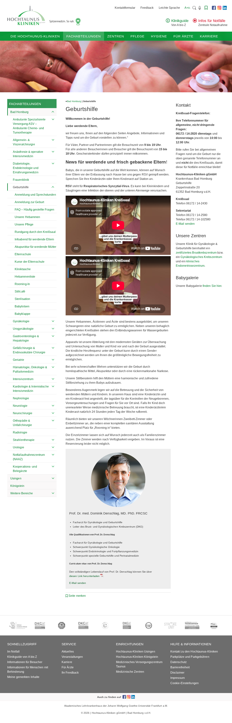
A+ (187, 7)
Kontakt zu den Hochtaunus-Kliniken (194, 651)
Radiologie (20, 432)
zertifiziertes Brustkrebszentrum (196, 252)
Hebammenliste (25, 276)
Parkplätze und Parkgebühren (189, 656)
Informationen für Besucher (24, 662)
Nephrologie (21, 398)
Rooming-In (22, 284)
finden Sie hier (212, 285)
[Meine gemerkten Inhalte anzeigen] (206, 8)
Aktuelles (68, 651)
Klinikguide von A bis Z (22, 656)
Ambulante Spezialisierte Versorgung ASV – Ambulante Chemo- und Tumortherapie (29, 126)
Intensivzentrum (23, 379)
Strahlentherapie (24, 439)
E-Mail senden (77, 582)
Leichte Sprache (169, 7)
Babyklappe (22, 313)
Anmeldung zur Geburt (29, 202)
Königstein (17, 485)
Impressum (177, 677)
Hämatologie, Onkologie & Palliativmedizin (30, 369)
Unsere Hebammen (27, 217)
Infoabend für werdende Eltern (34, 239)
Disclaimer (177, 672)
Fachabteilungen (83, 36)
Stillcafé (20, 291)
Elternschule (23, 254)
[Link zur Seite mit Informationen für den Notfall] (195, 21)
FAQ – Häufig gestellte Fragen (34, 209)
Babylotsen (22, 306)
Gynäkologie (21, 321)
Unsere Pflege (24, 224)
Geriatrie (18, 359)
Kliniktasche (23, 269)
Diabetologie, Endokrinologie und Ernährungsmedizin (25, 168)
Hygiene (159, 36)
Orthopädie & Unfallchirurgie (22, 423)
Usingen (15, 478)
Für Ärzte (183, 36)
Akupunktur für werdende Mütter (35, 246)
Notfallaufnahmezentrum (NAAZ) (29, 457)
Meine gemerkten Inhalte (23, 676)
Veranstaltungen (72, 656)
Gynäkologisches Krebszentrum (201, 256)
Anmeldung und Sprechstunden (35, 194)
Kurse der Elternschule (29, 261)
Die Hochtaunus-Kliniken (35, 36)
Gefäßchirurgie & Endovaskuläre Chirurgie (29, 350)
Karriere (209, 36)
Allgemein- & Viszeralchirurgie (24, 142)
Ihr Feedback (70, 672)
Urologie (18, 447)
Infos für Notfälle (211, 21)
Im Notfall (13, 651)
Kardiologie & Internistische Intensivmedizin (31, 388)
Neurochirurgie (22, 413)
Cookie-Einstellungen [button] (184, 683)
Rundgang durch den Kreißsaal (35, 231)
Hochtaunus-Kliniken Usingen (135, 651)
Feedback (147, 7)
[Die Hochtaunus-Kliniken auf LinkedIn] (225, 8)
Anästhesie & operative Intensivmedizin (28, 154)
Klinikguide (179, 21)
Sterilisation (22, 298)
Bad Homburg (19, 112)
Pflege (137, 36)
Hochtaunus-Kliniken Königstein (137, 656)
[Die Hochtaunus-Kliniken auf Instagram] (219, 8)
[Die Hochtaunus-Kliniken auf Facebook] (214, 8)
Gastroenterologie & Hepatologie (26, 338)
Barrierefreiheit (180, 667)
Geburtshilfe (21, 187)
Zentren (115, 36)
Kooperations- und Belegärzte (25, 468)
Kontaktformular (125, 7)
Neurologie (20, 405)
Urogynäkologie (23, 328)
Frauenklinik (21, 179)
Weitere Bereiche (21, 493)
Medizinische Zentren (130, 671)
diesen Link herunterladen (84, 576)
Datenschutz (178, 662)
